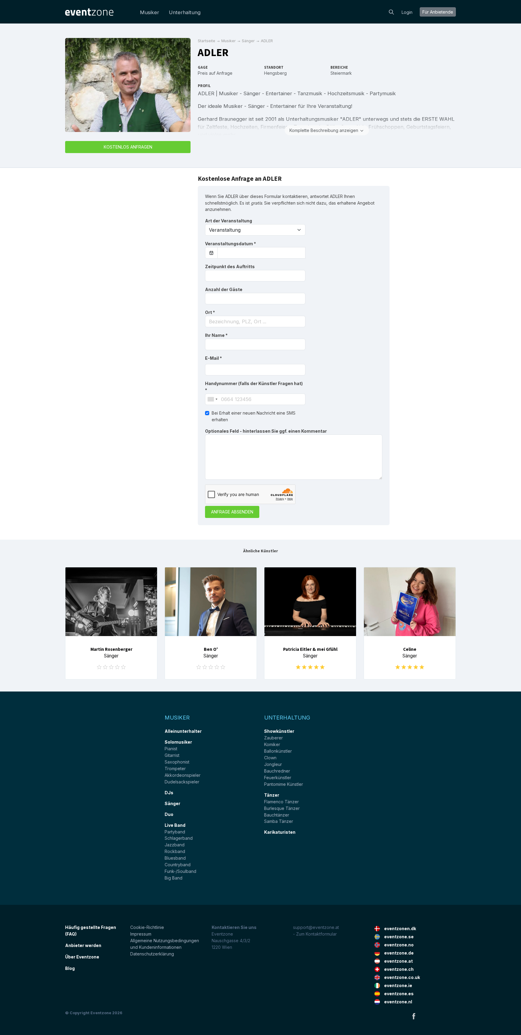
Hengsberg (275, 73)
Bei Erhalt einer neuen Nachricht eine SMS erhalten (253, 416)
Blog (70, 968)
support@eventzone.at (316, 927)
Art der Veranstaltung (228, 220)
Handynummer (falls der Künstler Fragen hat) (254, 387)
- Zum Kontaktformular (315, 933)
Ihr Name (216, 335)
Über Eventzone (82, 956)
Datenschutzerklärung (152, 953)
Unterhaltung (185, 12)
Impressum (140, 933)
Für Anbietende (437, 11)
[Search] (391, 11)
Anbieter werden (83, 945)
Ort (210, 312)
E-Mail (213, 358)
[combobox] (255, 321)
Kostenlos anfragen (128, 146)
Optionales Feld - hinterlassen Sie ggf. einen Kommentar (266, 431)
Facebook (413, 1016)
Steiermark (341, 73)
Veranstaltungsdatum (230, 243)
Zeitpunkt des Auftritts (230, 266)
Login (407, 12)
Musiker (149, 12)
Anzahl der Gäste (223, 289)
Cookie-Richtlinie (147, 927)
